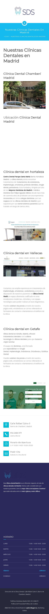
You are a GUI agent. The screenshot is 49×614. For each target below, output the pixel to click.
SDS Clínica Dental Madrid (16, 608)
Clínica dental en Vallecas (22, 253)
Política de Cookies (32, 604)
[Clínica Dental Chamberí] (24, 11)
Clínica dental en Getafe (21, 329)
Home (6, 36)
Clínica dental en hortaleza (23, 172)
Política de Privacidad (18, 604)
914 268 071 (35, 601)
